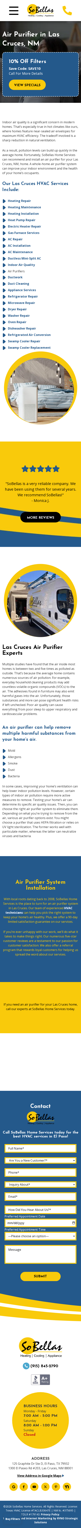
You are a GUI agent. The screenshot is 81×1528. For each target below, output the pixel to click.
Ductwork (15, 277)
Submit (40, 1276)
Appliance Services (22, 290)
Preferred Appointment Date (25, 1216)
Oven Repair (17, 322)
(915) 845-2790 (44, 1366)
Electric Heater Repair (24, 226)
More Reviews (40, 517)
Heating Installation (23, 214)
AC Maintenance (20, 252)
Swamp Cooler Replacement (29, 348)
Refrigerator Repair (23, 296)
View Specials (27, 85)
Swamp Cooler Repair (24, 341)
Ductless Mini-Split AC (24, 258)
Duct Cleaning (18, 284)
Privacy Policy (50, 1514)
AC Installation (19, 246)
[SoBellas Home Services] (40, 10)
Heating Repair (19, 201)
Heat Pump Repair (21, 220)
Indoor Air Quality (21, 265)
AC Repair (15, 239)
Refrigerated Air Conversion (29, 335)
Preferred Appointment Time (25, 1229)
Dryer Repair (17, 309)
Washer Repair (19, 316)
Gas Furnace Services (23, 233)
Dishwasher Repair (22, 328)
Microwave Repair (21, 303)
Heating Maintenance (24, 207)
